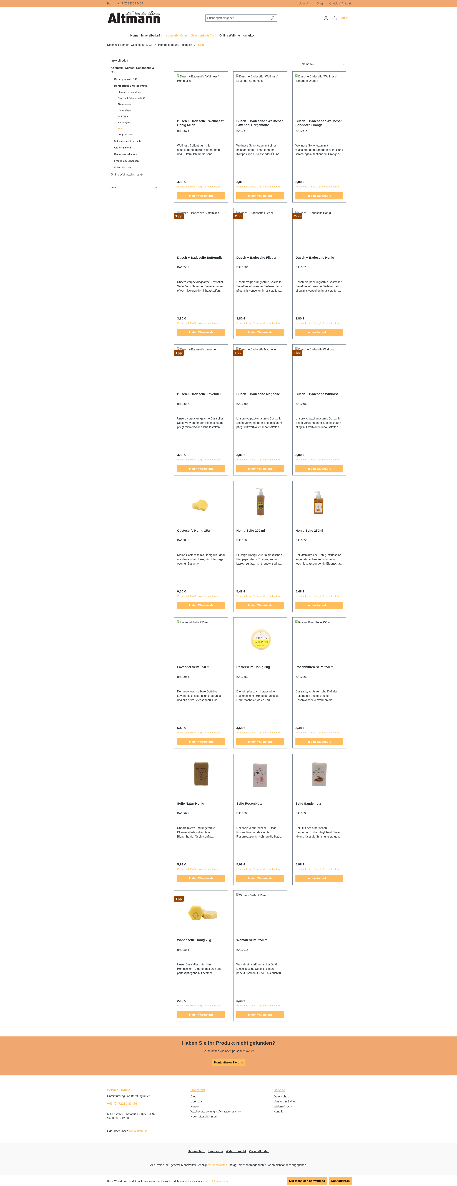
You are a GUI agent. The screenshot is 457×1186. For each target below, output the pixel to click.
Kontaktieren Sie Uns (228, 1062)
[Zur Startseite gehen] (134, 17)
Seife (120, 128)
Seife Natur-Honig (190, 803)
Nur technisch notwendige (307, 1180)
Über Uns (305, 3)
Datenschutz (282, 1096)
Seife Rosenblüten (250, 803)
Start (109, 3)
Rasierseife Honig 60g (253, 667)
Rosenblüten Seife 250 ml (314, 667)
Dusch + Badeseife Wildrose (317, 394)
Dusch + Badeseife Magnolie (258, 394)
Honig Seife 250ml (309, 530)
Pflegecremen (124, 104)
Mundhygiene (124, 122)
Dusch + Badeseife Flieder (256, 257)
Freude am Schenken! (126, 160)
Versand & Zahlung (286, 1101)
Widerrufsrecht (283, 1106)
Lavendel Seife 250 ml (193, 667)
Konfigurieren (340, 1180)
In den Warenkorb (201, 195)
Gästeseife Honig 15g (193, 530)
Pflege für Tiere (125, 134)
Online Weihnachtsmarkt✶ (127, 174)
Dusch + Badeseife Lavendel (199, 394)
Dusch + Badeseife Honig (314, 257)
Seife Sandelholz (308, 803)
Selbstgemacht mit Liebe (128, 141)
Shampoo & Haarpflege (129, 92)
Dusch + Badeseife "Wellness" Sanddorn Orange (318, 123)
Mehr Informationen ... (218, 1181)
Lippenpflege (124, 110)
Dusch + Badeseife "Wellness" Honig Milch (200, 123)
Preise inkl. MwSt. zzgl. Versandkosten (198, 186)
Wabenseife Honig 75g (194, 940)
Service (279, 1090)
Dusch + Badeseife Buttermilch (201, 257)
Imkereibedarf (119, 60)
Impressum (215, 1151)
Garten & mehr (122, 147)
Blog (320, 3)
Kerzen (195, 1106)
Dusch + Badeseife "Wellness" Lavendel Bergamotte (259, 123)
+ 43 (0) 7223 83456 (130, 3)
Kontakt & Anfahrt (340, 3)
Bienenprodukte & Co (126, 79)
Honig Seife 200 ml (250, 530)
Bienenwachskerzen (125, 154)
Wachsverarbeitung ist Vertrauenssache (215, 1111)
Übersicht (197, 1090)
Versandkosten (259, 1151)
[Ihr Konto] (326, 18)
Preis (112, 187)
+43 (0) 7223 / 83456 (122, 1103)
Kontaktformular (138, 1131)
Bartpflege (123, 116)
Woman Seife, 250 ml (252, 940)
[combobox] (237, 18)
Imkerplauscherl (123, 167)
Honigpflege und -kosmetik (130, 85)
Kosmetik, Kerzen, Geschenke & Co (132, 70)
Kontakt (278, 1111)
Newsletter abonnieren (204, 1116)
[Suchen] (272, 18)
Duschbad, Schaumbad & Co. (132, 98)
